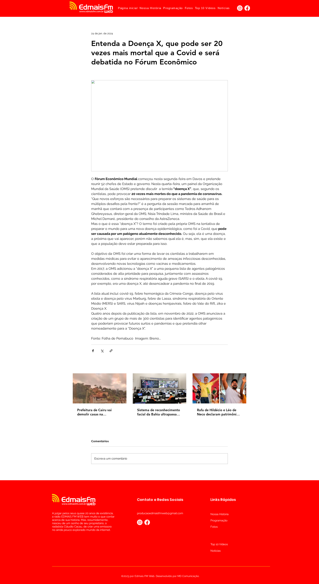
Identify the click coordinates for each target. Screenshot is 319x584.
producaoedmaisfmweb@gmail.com (160, 513)
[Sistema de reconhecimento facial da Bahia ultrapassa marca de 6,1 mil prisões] (159, 388)
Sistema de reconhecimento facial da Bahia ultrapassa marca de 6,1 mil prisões (158, 412)
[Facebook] (247, 8)
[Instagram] (240, 8)
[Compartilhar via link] (111, 350)
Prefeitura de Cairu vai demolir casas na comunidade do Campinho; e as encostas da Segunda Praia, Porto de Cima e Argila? (99, 412)
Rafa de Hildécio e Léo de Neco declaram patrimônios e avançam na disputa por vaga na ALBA (218, 412)
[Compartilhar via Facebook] (93, 350)
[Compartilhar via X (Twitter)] (102, 350)
